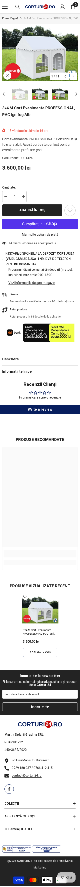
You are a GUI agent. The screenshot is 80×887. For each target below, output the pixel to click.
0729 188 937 (21, 768)
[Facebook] (9, 789)
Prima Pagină (10, 18)
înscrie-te (40, 706)
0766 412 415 (43, 768)
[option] (40, 52)
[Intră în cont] (62, 6)
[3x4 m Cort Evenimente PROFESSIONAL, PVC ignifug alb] (40, 609)
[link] (40, 553)
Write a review (40, 409)
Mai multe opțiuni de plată (40, 234)
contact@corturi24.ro (27, 775)
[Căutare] (17, 7)
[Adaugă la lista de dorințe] (70, 210)
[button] (65, 76)
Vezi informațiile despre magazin (31, 283)
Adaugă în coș (32, 210)
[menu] (5, 6)
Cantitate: (9, 187)
